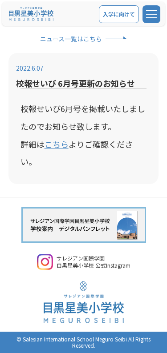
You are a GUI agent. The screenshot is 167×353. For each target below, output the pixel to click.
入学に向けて (119, 14)
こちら (57, 144)
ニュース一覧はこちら (71, 39)
